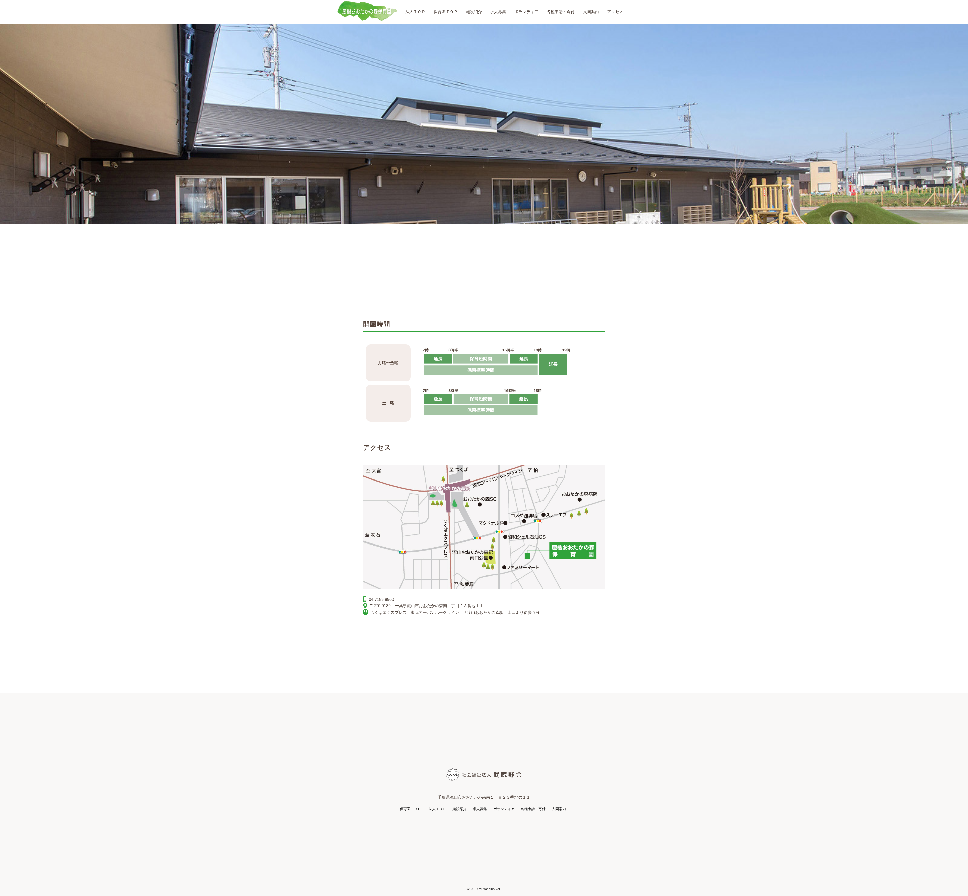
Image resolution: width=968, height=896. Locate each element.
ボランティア (526, 12)
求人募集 (498, 12)
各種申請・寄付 (561, 12)
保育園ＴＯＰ (446, 12)
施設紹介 (474, 12)
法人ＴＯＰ (415, 12)
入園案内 (591, 12)
